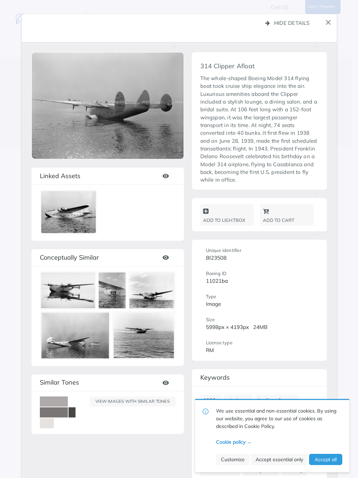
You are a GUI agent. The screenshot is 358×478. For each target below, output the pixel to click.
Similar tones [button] (59, 382)
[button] (328, 22)
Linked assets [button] (60, 176)
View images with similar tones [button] (132, 401)
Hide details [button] (292, 23)
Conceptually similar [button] (69, 257)
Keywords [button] (215, 377)
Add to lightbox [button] (224, 220)
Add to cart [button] (279, 220)
